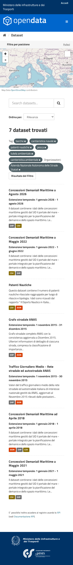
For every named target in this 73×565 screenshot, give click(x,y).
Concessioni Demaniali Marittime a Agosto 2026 (32, 192)
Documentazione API (24, 516)
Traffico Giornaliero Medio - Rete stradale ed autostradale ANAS (31, 368)
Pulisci (66, 44)
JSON (19, 307)
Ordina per (15, 117)
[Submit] (59, 103)
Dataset (17, 35)
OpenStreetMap (18, 90)
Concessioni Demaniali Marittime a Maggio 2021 (32, 463)
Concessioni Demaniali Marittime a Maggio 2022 (32, 239)
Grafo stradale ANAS (23, 319)
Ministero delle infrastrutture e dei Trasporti (24, 7)
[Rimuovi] (25, 141)
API (58, 512)
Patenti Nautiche (20, 284)
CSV (18, 225)
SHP (12, 225)
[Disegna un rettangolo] (67, 54)
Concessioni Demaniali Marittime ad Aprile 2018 (33, 416)
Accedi (64, 3)
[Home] (4, 35)
